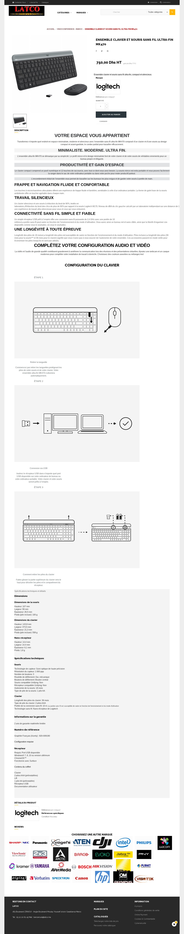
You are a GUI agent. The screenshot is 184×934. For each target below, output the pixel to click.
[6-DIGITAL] (19, 878)
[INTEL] (123, 842)
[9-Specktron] (61, 878)
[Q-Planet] (144, 866)
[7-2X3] (40, 854)
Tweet (102, 51)
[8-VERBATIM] (40, 878)
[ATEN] (82, 842)
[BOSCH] (82, 866)
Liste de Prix (34, 2)
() (166, 2)
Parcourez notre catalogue (104, 925)
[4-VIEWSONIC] (19, 854)
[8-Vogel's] (61, 842)
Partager (96, 51)
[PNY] (144, 854)
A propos (138, 906)
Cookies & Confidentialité (145, 919)
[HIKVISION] (102, 866)
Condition (45, 817)
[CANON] (82, 878)
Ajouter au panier (111, 114)
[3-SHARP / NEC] (19, 842)
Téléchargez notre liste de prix (106, 921)
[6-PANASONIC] (40, 842)
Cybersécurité (140, 923)
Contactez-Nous (20, 2)
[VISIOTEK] (144, 878)
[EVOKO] (102, 854)
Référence (100, 97)
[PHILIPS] (144, 842)
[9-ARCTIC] (61, 854)
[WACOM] (165, 842)
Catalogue (45, 2)
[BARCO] (82, 854)
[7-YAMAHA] (40, 866)
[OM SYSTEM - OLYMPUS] (123, 878)
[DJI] (102, 842)
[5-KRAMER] (19, 866)
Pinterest (107, 51)
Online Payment (141, 915)
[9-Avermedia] (61, 866)
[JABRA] (123, 854)
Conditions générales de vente (147, 910)
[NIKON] (123, 866)
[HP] (102, 878)
